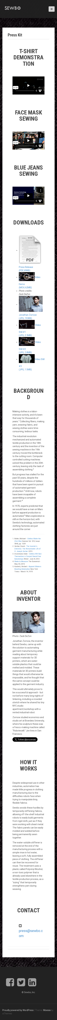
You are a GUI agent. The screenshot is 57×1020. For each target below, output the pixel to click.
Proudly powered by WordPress (18, 1010)
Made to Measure (21, 561)
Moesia (47, 1010)
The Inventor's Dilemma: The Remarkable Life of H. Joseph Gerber (27, 548)
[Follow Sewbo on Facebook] (10, 985)
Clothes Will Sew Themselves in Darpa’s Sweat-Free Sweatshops (27, 556)
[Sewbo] (13, 8)
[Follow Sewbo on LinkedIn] (32, 985)
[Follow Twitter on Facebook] (21, 985)
